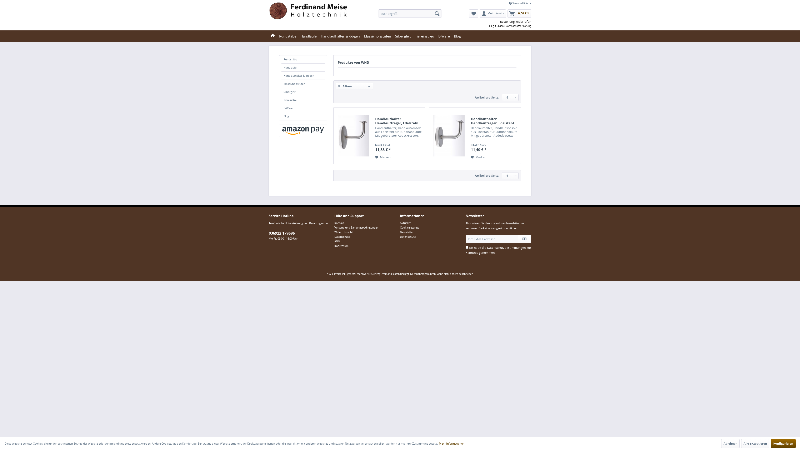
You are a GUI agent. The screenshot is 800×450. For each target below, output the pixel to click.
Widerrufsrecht (343, 232)
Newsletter (407, 232)
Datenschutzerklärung (518, 26)
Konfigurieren (783, 443)
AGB (337, 241)
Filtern (347, 86)
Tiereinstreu (291, 100)
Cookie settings (409, 227)
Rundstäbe (290, 59)
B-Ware (288, 108)
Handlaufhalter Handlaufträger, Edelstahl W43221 (492, 121)
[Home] (272, 36)
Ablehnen (730, 443)
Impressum (341, 246)
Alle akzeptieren (755, 443)
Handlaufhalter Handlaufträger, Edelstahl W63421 (396, 121)
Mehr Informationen (451, 443)
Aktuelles (405, 223)
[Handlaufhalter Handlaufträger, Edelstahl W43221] (449, 136)
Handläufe (290, 67)
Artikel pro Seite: (487, 97)
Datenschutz (342, 237)
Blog (286, 116)
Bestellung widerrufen (515, 22)
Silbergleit (290, 92)
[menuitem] (410, 13)
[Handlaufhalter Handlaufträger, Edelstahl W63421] (353, 136)
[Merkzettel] (473, 13)
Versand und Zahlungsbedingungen (356, 227)
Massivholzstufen (294, 84)
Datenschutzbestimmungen (506, 248)
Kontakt (339, 223)
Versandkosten (391, 274)
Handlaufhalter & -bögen (299, 76)
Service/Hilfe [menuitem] (520, 3)
